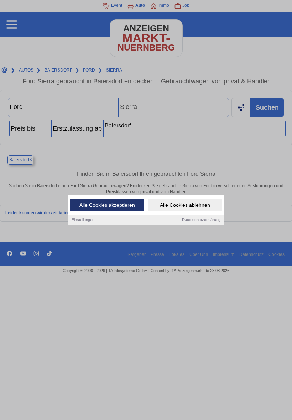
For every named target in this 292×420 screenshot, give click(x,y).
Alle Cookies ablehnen (185, 205)
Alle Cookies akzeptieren (107, 205)
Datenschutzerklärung (201, 219)
